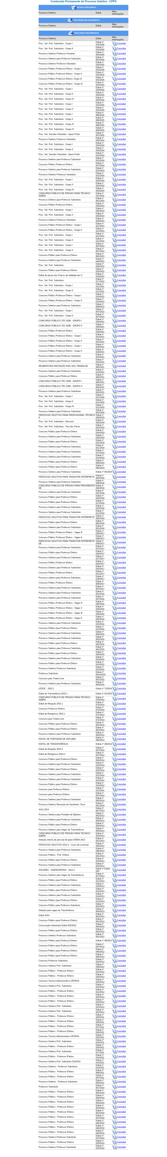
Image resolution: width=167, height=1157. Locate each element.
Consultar (121, 43)
